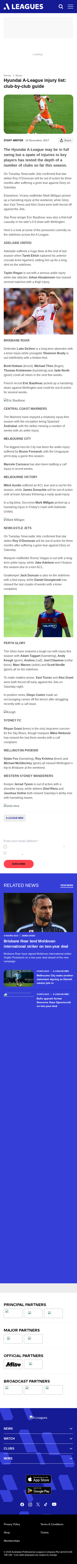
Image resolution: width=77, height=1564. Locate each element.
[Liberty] (13, 1338)
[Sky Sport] (53, 1389)
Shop (7, 1532)
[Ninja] (33, 1313)
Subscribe (18, 864)
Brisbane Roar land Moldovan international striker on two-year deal (36, 943)
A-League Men (14, 818)
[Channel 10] (13, 1389)
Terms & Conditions (51, 1524)
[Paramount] (33, 1389)
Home (7, 75)
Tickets (44, 1532)
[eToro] (33, 1338)
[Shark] (53, 1313)
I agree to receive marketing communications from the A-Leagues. (40, 853)
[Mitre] (13, 1364)
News (19, 75)
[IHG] (33, 1364)
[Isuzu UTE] (13, 1313)
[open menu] (70, 6)
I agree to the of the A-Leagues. (36, 846)
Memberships (12, 1540)
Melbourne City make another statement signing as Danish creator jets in (55, 979)
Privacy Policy (33, 846)
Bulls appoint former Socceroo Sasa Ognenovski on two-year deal (54, 1002)
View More (66, 885)
